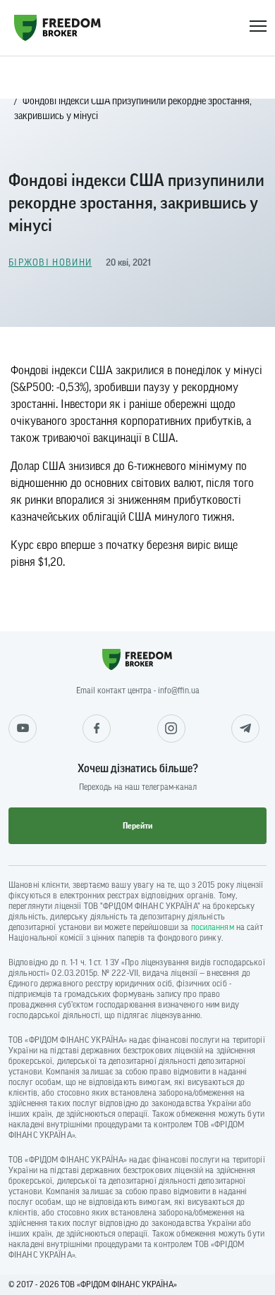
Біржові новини (50, 262)
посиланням (212, 927)
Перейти (137, 826)
